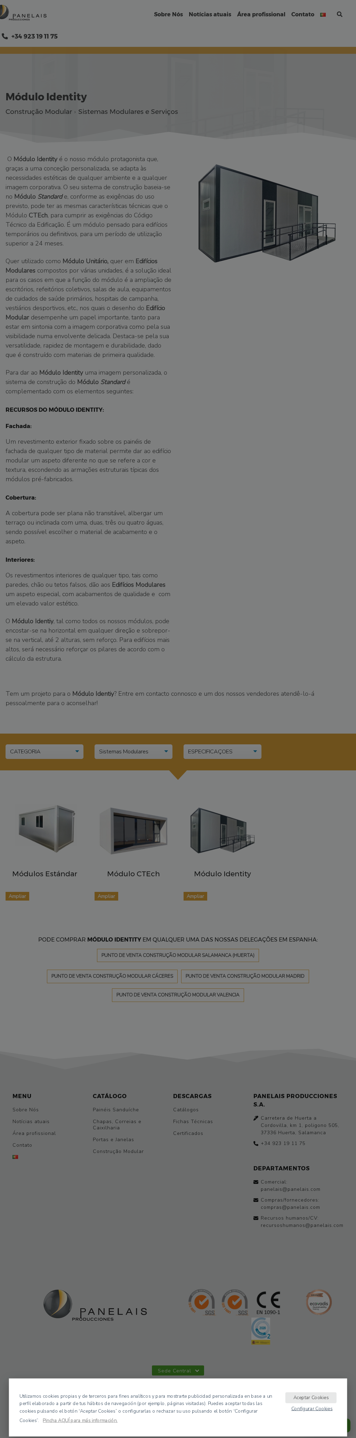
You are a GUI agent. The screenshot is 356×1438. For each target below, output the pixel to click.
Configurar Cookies (312, 1408)
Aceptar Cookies (311, 1397)
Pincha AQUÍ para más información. (80, 1420)
